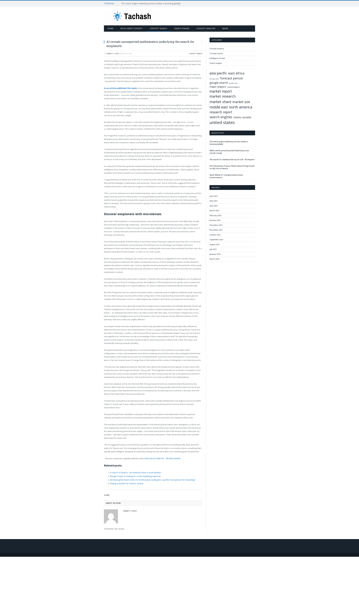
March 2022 (214, 210)
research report (221, 112)
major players (218, 86)
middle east (219, 107)
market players (233, 87)
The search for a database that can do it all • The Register (232, 159)
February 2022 (216, 215)
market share (220, 101)
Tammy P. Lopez (112, 53)
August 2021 (215, 244)
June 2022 (214, 196)
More (225, 28)
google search (219, 83)
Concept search (158, 28)
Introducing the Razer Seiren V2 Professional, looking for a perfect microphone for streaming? (149, 479)
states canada (242, 117)
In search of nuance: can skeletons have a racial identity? (134, 472)
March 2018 (214, 259)
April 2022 (214, 205)
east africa (236, 73)
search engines (221, 117)
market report (221, 91)
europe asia (214, 79)
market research (223, 96)
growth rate (233, 83)
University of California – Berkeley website (160, 458)
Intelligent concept (131, 28)
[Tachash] (132, 15)
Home (110, 28)
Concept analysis (205, 28)
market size (241, 102)
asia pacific (218, 73)
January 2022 (215, 220)
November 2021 (216, 230)
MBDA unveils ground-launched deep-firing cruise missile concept (150, 3)
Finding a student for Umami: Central (125, 482)
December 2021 (216, 225)
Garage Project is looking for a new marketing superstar (133, 475)
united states (222, 122)
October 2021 (215, 234)
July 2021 (213, 249)
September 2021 (216, 239)
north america (240, 107)
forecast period (231, 78)
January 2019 (215, 254)
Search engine (181, 28)
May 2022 (214, 201)
